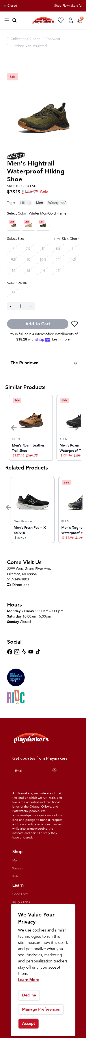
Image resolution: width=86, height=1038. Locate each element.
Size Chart (70, 238)
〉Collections (17, 38)
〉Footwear (51, 38)
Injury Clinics (21, 902)
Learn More (28, 980)
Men (39, 202)
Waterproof (57, 202)
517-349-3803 (18, 579)
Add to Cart (37, 324)
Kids (15, 876)
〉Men (35, 38)
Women (17, 868)
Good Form (20, 894)
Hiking (25, 202)
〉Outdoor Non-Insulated (27, 46)
